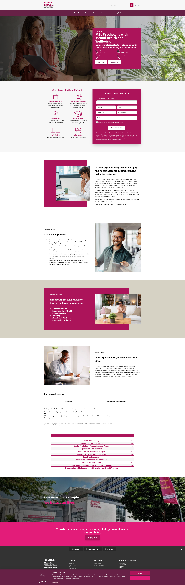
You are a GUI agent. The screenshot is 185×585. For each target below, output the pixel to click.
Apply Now (119, 13)
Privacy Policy (72, 568)
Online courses (97, 563)
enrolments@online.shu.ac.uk (115, 139)
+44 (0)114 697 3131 (93, 549)
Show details (55, 582)
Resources (104, 13)
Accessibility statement (75, 567)
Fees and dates (90, 13)
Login (139, 5)
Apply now (101, 62)
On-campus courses (99, 565)
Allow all (140, 573)
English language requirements (116, 401)
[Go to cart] (136, 5)
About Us (76, 13)
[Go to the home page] (48, 5)
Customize (139, 578)
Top (181, 549)
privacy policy (124, 138)
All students (68, 401)
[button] (92, 440)
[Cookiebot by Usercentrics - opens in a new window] (42, 582)
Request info (114, 62)
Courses (63, 13)
